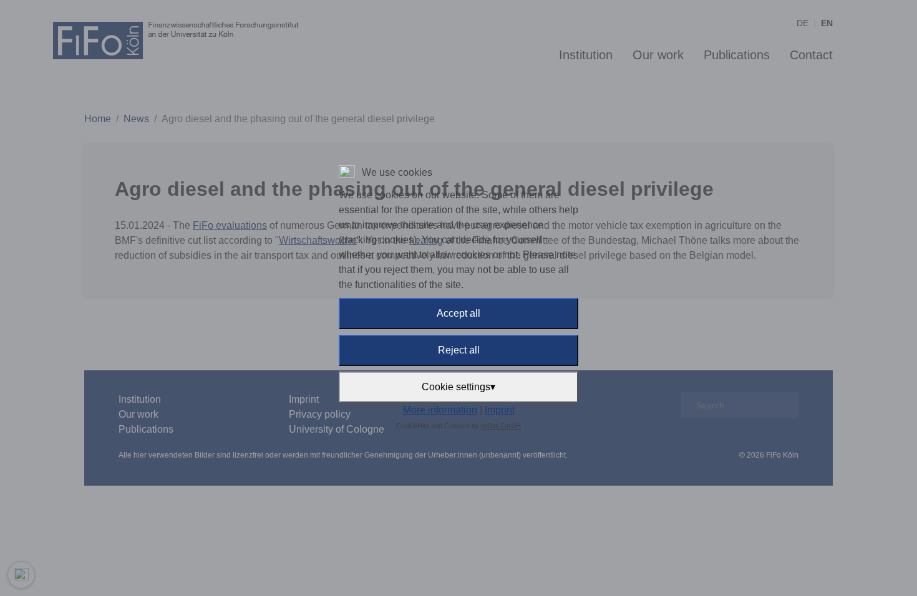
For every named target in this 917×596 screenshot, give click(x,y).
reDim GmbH (501, 426)
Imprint (500, 410)
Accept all (458, 313)
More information (440, 410)
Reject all (459, 350)
